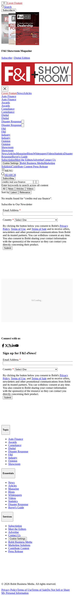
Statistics (59, 153)
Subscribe (6, 57)
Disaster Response (11, 121)
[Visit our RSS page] (10, 346)
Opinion (5, 141)
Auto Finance (8, 96)
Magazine (21, 153)
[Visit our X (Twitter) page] (6, 346)
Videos (50, 153)
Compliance (7, 108)
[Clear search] (37, 182)
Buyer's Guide (20, 156)
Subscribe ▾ (9, 10)
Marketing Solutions (19, 545)
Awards (5, 102)
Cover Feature (14, 3)
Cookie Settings (11, 163)
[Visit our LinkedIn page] (13, 346)
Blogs (30, 153)
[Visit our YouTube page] (17, 346)
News (25, 3)
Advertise (38, 159)
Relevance (25, 192)
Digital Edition (22, 57)
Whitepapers (40, 153)
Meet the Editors (24, 159)
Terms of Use (24, 589)
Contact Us (49, 159)
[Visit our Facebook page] (3, 346)
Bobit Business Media (32, 163)
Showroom (7, 147)
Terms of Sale (39, 589)
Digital (5, 115)
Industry (5, 134)
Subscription (8, 159)
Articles (33, 3)
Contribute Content (22, 166)
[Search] (34, 182)
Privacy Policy (9, 589)
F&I (3, 128)
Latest (14, 192)
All (4, 188)
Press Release (40, 166)
